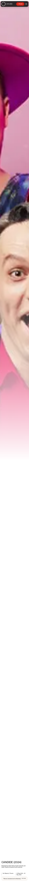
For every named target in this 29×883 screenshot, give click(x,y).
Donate (20, 3)
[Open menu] (26, 4)
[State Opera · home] (6, 4)
